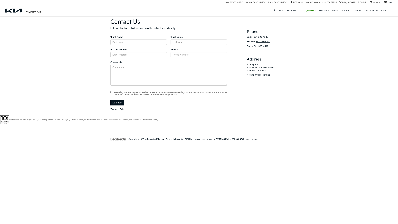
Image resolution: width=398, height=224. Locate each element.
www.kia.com (251, 139)
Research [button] (372, 10)
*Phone (174, 49)
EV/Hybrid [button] (309, 10)
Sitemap (160, 139)
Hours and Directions (259, 75)
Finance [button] (358, 10)
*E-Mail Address (118, 49)
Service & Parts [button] (341, 10)
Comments (116, 62)
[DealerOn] (118, 139)
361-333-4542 (261, 37)
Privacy (169, 139)
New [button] (281, 10)
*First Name (116, 37)
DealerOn (151, 139)
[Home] (274, 10)
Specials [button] (324, 10)
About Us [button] (386, 10)
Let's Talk (117, 102)
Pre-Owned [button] (293, 10)
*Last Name (177, 37)
